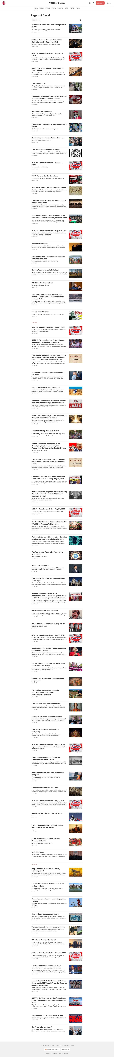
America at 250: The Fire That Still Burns (47, 814)
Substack (48, 1053)
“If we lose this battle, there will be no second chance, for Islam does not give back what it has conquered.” (48, 956)
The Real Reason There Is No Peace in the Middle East (47, 553)
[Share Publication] (93, 3)
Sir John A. (35, 830)
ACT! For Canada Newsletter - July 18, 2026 (48, 635)
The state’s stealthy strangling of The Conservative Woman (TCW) (46, 759)
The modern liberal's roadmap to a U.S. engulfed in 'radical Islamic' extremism (46, 967)
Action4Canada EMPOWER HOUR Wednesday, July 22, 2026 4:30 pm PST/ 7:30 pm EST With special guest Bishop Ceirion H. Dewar (49, 596)
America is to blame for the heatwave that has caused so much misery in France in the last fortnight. (48, 930)
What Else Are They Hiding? (42, 283)
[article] (57, 30)
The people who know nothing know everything (45, 731)
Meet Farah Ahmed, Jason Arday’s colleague (49, 187)
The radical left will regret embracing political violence (49, 900)
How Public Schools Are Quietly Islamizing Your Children (48, 69)
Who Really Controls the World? (44, 940)
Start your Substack (52, 1049)
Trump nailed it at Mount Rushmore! (45, 788)
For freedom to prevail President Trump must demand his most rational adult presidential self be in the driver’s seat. (48, 246)
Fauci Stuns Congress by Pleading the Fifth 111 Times (48, 374)
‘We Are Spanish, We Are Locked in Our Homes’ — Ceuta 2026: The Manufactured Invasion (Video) (48, 297)
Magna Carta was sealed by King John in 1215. (45, 261)
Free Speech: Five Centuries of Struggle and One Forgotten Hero (48, 258)
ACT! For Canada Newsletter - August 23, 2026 (47, 54)
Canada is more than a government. (42, 843)
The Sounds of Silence (40, 312)
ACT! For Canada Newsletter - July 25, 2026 (48, 509)
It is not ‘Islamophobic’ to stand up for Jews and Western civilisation (48, 664)
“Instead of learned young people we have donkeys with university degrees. (48, 512)
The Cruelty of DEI (38, 83)
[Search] (89, 3)
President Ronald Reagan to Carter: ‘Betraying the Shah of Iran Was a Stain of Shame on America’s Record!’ (49, 494)
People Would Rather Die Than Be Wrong (47, 1015)
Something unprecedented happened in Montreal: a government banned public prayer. (46, 30)
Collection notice (69, 1045)
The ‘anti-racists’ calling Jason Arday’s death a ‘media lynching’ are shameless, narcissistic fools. (47, 114)
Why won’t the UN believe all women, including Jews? (46, 870)
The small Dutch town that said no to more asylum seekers (48, 885)
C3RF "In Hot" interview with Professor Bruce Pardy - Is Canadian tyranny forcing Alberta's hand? (49, 1000)
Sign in (109, 3)
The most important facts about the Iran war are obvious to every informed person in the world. (49, 406)
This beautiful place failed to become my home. (45, 129)
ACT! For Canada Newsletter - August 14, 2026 (47, 164)
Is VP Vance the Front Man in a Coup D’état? (48, 624)
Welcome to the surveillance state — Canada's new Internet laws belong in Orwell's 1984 (49, 538)
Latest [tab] (34, 20)
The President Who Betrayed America (46, 704)
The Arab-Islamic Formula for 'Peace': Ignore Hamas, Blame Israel (49, 202)
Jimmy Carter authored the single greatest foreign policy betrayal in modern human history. (48, 499)
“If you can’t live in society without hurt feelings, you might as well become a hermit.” (49, 747)
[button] (36, 8)
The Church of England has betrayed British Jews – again (48, 579)
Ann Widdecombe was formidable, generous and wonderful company (49, 649)
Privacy (57, 1045)
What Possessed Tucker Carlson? (45, 611)
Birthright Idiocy (38, 852)
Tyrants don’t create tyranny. (40, 167)
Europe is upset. (36, 681)
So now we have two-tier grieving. (41, 694)
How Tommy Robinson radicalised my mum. (48, 138)
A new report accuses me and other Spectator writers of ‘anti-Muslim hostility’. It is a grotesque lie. (49, 668)
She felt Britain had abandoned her (42, 140)
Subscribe (100, 3)
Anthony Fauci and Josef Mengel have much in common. (48, 314)
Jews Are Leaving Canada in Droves (45, 431)
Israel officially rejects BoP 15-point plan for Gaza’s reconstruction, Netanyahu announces (49, 217)
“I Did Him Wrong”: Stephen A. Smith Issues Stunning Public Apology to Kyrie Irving (48, 341)
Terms (61, 1045)
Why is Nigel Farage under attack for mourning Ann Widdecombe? (46, 691)
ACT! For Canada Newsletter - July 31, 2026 (48, 327)
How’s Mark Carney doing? (42, 1027)
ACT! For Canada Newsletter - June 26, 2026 (49, 953)
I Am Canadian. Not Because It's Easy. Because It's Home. (46, 840)
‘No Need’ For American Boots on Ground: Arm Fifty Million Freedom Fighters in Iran (49, 523)
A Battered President (40, 244)
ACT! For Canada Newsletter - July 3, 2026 (48, 801)
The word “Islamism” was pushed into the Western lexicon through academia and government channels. (48, 421)
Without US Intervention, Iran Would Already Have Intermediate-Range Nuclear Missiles (49, 402)
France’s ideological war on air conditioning (48, 927)
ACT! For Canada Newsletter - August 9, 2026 (49, 231)
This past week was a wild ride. (40, 285)
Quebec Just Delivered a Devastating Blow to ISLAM (49, 26)
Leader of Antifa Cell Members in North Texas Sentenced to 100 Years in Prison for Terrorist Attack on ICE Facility (49, 983)
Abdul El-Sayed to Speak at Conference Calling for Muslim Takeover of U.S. (47, 41)
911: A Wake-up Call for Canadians (45, 176)
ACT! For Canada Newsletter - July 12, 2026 (48, 745)
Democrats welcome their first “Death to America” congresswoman (46, 778)
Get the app (65, 1049)
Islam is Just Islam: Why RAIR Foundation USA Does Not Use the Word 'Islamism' (49, 417)
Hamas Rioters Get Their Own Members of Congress (48, 774)
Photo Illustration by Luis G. (40, 450)
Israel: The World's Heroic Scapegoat (46, 388)
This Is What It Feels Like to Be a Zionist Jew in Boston (49, 125)
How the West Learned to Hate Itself (45, 270)
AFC (39, 32)
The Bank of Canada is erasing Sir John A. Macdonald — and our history (48, 826)
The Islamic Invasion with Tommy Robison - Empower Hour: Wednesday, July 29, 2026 (48, 478)
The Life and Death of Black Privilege (46, 150)
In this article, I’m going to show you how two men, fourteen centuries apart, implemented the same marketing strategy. (49, 614)
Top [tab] (39, 20)
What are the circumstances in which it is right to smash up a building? (49, 904)
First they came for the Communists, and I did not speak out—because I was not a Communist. (49, 233)
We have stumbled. (37, 816)
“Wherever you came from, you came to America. (46, 44)
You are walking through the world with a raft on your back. (49, 1018)
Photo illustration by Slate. (39, 626)
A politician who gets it (40, 565)
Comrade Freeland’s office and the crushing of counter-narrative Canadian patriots (49, 97)
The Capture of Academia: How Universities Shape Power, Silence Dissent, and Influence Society (48, 461)
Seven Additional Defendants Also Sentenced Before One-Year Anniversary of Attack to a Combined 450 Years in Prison (49, 988)
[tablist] (36, 20)
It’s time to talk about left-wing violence (47, 716)
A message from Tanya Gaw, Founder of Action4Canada (48, 178)
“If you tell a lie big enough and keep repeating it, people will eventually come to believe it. (49, 330)
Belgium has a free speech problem (45, 914)
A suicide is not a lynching (42, 111)
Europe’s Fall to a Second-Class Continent (48, 678)
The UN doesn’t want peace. (40, 556)
